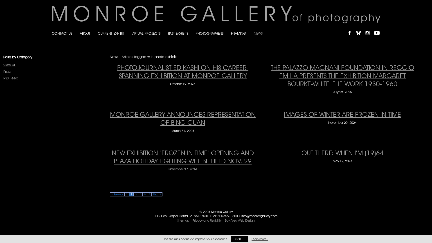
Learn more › (260, 239)
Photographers (209, 33)
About (85, 33)
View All (9, 65)
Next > (157, 194)
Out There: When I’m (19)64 (343, 153)
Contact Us (62, 33)
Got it (239, 239)
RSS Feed (10, 78)
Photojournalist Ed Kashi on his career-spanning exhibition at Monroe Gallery (182, 71)
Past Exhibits (178, 33)
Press (7, 72)
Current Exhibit (111, 33)
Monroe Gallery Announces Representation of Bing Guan (183, 118)
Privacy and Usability (207, 220)
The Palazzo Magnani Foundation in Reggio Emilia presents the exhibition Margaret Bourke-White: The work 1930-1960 (342, 75)
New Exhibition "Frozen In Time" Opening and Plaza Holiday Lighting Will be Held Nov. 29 (183, 157)
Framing (238, 33)
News (258, 33)
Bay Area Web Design (240, 220)
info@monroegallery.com (259, 216)
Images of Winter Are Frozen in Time (342, 114)
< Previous (117, 194)
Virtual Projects (146, 33)
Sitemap (183, 220)
